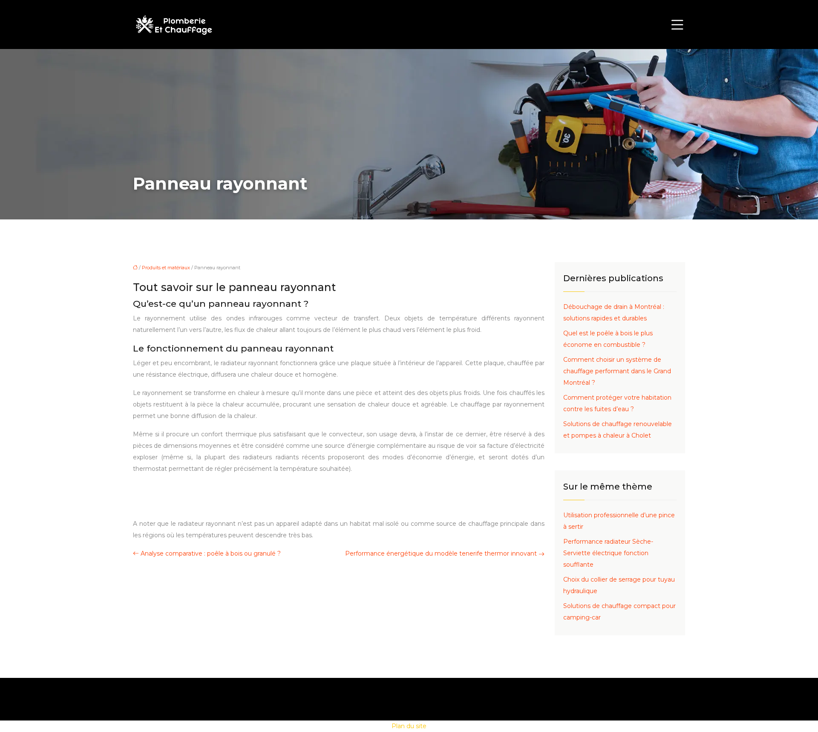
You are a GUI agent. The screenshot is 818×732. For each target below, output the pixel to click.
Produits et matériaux (166, 268)
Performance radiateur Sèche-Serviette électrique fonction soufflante (608, 553)
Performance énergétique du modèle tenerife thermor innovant (441, 553)
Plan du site (409, 726)
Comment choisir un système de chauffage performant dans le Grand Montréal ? (617, 371)
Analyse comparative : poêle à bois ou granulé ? (211, 553)
